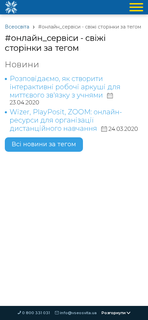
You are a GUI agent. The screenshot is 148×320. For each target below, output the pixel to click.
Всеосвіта (17, 27)
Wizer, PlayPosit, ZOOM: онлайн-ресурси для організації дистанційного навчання (66, 120)
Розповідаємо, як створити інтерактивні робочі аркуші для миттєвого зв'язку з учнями (65, 87)
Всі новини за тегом (44, 144)
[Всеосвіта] (11, 7)
